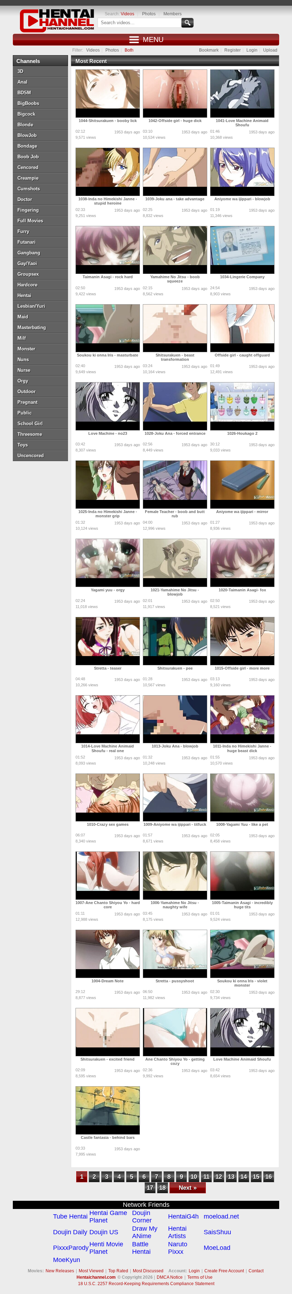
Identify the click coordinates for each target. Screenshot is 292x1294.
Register (232, 50)
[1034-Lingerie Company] (242, 250)
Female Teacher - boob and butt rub (175, 513)
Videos (127, 13)
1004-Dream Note (108, 981)
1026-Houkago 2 (242, 433)
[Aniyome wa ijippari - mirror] (242, 484)
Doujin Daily (70, 1232)
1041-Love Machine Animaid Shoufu (242, 122)
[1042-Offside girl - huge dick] (175, 93)
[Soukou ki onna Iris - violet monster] (242, 954)
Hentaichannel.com (96, 1277)
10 (194, 1176)
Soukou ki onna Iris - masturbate (107, 355)
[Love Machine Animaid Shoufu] (242, 1032)
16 (268, 1176)
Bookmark (209, 50)
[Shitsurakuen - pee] (175, 641)
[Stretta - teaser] (108, 641)
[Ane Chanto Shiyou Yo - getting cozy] (175, 1032)
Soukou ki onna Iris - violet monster (242, 983)
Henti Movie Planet (106, 1248)
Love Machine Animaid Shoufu (242, 1059)
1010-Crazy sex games (108, 824)
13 (231, 1176)
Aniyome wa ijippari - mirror (242, 511)
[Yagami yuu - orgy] (108, 563)
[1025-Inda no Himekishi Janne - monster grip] (108, 484)
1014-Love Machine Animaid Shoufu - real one (107, 748)
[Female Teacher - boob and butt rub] (175, 484)
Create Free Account (224, 1270)
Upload (270, 50)
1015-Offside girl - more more (242, 668)
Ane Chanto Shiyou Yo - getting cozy (175, 1061)
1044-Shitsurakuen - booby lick (108, 120)
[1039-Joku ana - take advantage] (175, 172)
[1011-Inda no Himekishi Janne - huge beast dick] (242, 719)
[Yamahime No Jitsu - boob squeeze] (175, 250)
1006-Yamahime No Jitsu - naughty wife (175, 904)
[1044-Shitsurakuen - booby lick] (108, 93)
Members (172, 13)
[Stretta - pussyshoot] (175, 954)
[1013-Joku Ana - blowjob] (175, 719)
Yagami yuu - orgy (108, 590)
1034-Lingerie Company (242, 277)
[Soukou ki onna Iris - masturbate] (108, 328)
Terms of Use (200, 1277)
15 (256, 1176)
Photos (149, 13)
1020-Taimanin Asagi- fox (242, 590)
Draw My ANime (144, 1232)
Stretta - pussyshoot (175, 981)
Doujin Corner (142, 1216)
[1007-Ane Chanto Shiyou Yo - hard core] (108, 875)
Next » (188, 1187)
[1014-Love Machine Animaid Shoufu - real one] (108, 719)
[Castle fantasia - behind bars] (108, 1110)
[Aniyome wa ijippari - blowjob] (242, 172)
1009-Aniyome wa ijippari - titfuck (175, 824)
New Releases (60, 1270)
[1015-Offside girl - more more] (242, 641)
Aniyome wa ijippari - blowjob (242, 199)
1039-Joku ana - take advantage (174, 199)
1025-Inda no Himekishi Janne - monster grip (107, 513)
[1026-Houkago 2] (242, 406)
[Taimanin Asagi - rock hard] (108, 250)
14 (243, 1176)
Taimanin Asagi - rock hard (108, 277)
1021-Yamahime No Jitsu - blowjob (175, 592)
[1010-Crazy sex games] (108, 798)
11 (206, 1176)
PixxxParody (71, 1247)
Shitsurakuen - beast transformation (175, 357)
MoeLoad (217, 1247)
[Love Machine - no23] (108, 406)
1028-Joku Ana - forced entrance (175, 433)
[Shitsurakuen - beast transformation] (175, 328)
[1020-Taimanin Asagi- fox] (242, 563)
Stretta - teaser (107, 668)
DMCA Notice (170, 1277)
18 (162, 1187)
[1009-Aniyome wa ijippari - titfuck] (175, 798)
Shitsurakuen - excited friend (107, 1059)
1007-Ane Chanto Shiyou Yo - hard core (107, 904)
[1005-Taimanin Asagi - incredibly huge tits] (242, 875)
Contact (256, 1270)
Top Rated (118, 1270)
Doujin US (103, 1232)
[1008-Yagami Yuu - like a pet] (242, 798)
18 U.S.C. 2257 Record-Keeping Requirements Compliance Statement (146, 1283)
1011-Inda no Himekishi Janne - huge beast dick (242, 748)
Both (129, 50)
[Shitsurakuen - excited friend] (108, 1032)
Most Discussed (148, 1270)
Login (251, 50)
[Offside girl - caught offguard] (242, 328)
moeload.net (221, 1216)
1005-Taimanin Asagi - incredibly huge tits (242, 904)
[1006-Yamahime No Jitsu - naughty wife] (175, 875)
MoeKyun (66, 1259)
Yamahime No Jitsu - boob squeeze (175, 279)
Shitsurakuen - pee (175, 668)
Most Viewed (91, 1270)
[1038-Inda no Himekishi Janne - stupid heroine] (108, 172)
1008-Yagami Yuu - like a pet (242, 824)
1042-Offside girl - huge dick (175, 120)
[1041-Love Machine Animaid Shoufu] (242, 93)
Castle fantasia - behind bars (108, 1137)
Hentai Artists (177, 1232)
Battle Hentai (141, 1248)
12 (218, 1176)
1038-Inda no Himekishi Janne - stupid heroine (107, 201)
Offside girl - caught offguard (242, 355)
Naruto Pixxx (177, 1248)
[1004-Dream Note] (108, 954)
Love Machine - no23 (107, 433)
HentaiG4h (183, 1216)
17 (150, 1187)
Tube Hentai (70, 1216)
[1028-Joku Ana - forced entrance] (175, 406)
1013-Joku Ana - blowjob (175, 746)
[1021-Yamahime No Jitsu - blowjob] (175, 563)
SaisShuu (217, 1232)
